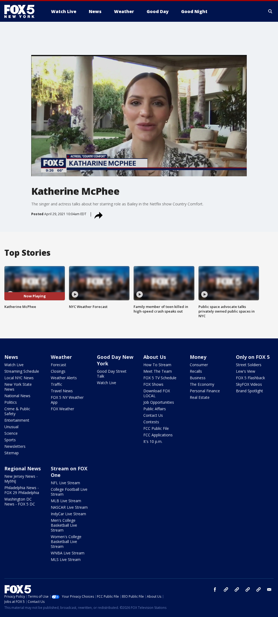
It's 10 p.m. (152, 441)
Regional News (22, 468)
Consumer (199, 364)
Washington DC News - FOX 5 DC (19, 501)
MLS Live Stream (66, 559)
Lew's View (245, 371)
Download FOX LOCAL (156, 393)
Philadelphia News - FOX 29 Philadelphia (21, 490)
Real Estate (200, 397)
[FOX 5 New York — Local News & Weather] (22, 11)
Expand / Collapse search (270, 11)
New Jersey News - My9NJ (21, 479)
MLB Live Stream (66, 500)
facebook (215, 589)
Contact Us (153, 415)
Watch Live (14, 364)
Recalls (196, 371)
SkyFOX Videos (249, 384)
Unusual (11, 426)
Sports (10, 439)
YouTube (247, 589)
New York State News (18, 387)
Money (198, 357)
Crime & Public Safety (17, 411)
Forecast (58, 364)
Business (198, 377)
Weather (61, 357)
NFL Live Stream (65, 482)
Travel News (62, 390)
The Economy (202, 384)
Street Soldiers (248, 364)
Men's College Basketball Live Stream (64, 525)
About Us (154, 357)
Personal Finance (205, 390)
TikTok (236, 589)
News (11, 357)
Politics (10, 402)
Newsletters (15, 446)
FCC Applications (158, 434)
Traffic (56, 384)
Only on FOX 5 (253, 357)
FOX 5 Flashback (250, 377)
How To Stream (157, 364)
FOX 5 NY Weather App (67, 400)
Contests (151, 421)
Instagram (226, 589)
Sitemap (11, 452)
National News (17, 395)
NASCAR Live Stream (69, 507)
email (269, 589)
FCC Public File (156, 428)
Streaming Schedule (21, 371)
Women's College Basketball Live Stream (66, 541)
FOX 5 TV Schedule (159, 377)
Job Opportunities (158, 402)
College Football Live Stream (69, 492)
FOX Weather (62, 408)
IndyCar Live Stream (68, 513)
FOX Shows (153, 384)
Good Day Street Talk (112, 374)
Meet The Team (157, 371)
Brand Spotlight (249, 390)
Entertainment (16, 420)
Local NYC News (19, 377)
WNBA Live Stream (67, 553)
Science (11, 433)
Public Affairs (154, 408)
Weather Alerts (64, 377)
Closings (58, 371)
